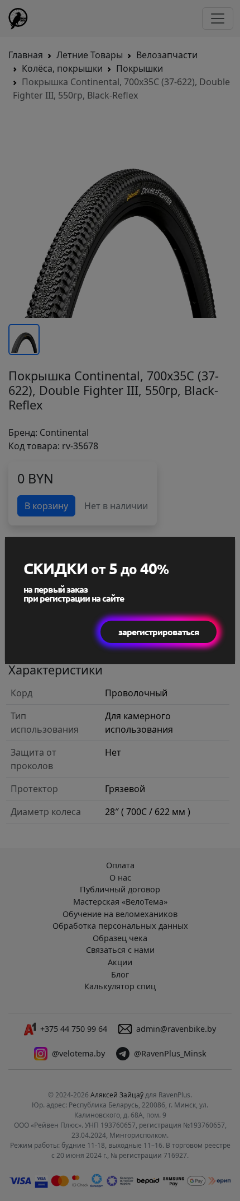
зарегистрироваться (158, 631)
